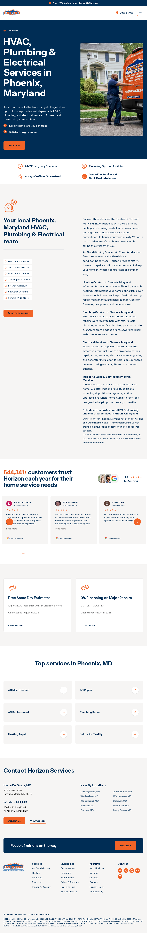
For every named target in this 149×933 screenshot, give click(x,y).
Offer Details (15, 625)
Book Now (14, 145)
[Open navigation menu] (140, 13)
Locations (13, 30)
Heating (36, 872)
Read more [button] (11, 529)
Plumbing (37, 877)
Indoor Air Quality (41, 886)
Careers (93, 877)
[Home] (13, 866)
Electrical (37, 882)
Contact (93, 882)
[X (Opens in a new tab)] (126, 870)
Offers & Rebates (70, 882)
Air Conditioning (41, 868)
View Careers (38, 820)
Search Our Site (69, 891)
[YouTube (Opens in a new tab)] (137, 870)
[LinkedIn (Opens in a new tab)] (120, 876)
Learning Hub (68, 886)
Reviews (93, 872)
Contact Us (14, 820)
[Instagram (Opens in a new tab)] (131, 870)
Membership (67, 877)
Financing (66, 872)
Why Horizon (96, 868)
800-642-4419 (20, 313)
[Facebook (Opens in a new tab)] (120, 870)
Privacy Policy (96, 886)
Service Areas (68, 868)
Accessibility (96, 891)
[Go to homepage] (11, 12)
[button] (137, 521)
